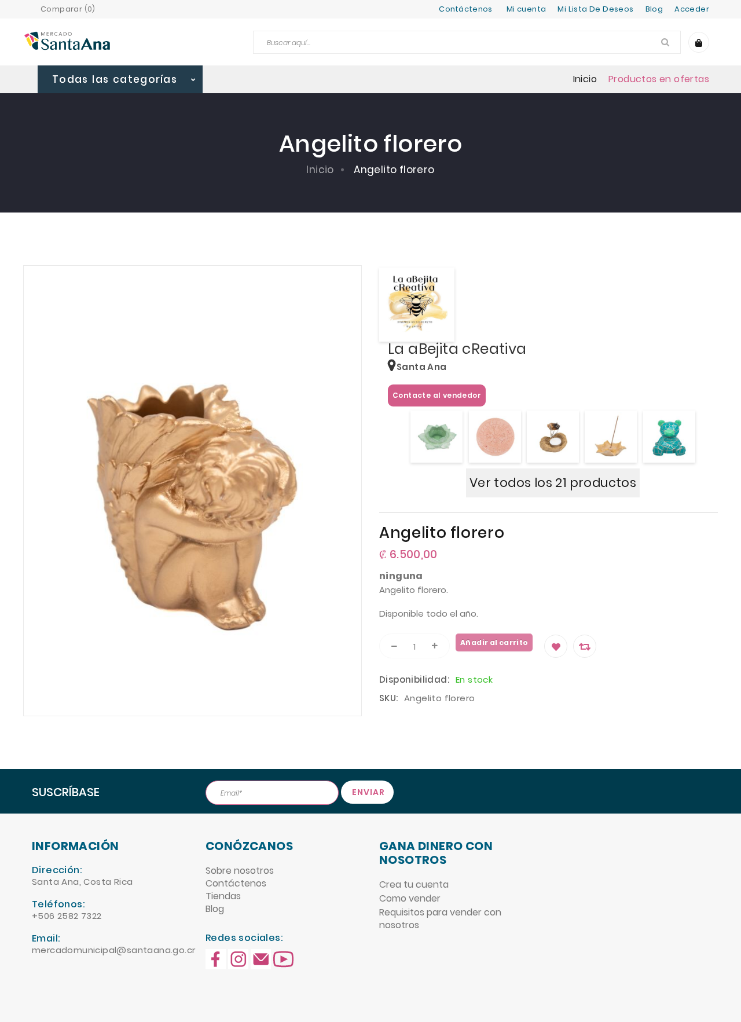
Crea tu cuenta (414, 884)
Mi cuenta (526, 8)
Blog (215, 908)
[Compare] (584, 646)
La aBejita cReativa (457, 349)
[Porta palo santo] (553, 436)
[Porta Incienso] (610, 436)
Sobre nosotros (240, 870)
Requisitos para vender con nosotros (440, 919)
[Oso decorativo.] (669, 436)
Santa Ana (422, 367)
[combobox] (467, 42)
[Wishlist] (555, 646)
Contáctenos (466, 8)
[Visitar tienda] (417, 304)
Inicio (585, 79)
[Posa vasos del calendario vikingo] (495, 436)
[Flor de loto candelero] (436, 436)
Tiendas (223, 896)
